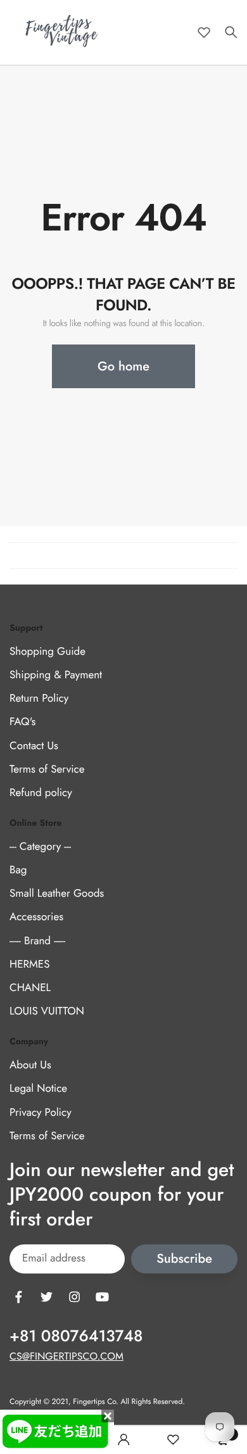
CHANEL (30, 988)
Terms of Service (47, 769)
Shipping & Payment (56, 675)
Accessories (36, 917)
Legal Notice (38, 1088)
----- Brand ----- (37, 941)
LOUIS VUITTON (47, 1011)
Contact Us (34, 746)
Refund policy (41, 792)
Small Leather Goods (57, 893)
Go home (123, 366)
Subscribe (184, 1258)
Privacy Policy (41, 1112)
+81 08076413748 (76, 1336)
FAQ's (22, 722)
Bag (18, 870)
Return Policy (39, 698)
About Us (30, 1065)
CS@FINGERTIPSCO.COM (67, 1357)
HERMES (29, 964)
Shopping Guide (48, 651)
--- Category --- (40, 846)
